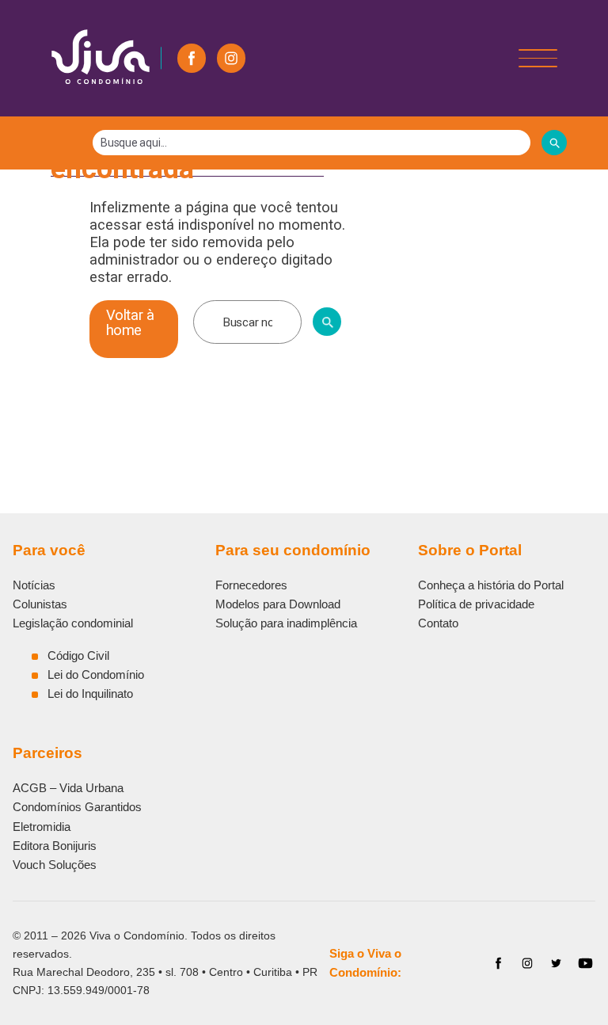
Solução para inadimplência (286, 623)
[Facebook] (191, 58)
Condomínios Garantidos (77, 807)
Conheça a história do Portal (491, 585)
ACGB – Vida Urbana (68, 787)
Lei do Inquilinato (90, 693)
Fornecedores (251, 585)
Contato (438, 623)
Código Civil (78, 655)
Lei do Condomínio (96, 674)
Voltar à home (130, 322)
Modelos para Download (277, 604)
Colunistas (40, 604)
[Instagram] (231, 58)
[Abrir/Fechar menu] (538, 58)
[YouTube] (585, 963)
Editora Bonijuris (55, 845)
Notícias (34, 585)
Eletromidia (41, 826)
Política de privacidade (476, 604)
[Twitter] (556, 963)
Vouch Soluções (55, 864)
